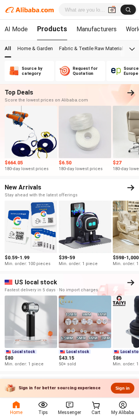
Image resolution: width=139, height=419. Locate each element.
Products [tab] (52, 29)
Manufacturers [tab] (96, 29)
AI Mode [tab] (16, 29)
